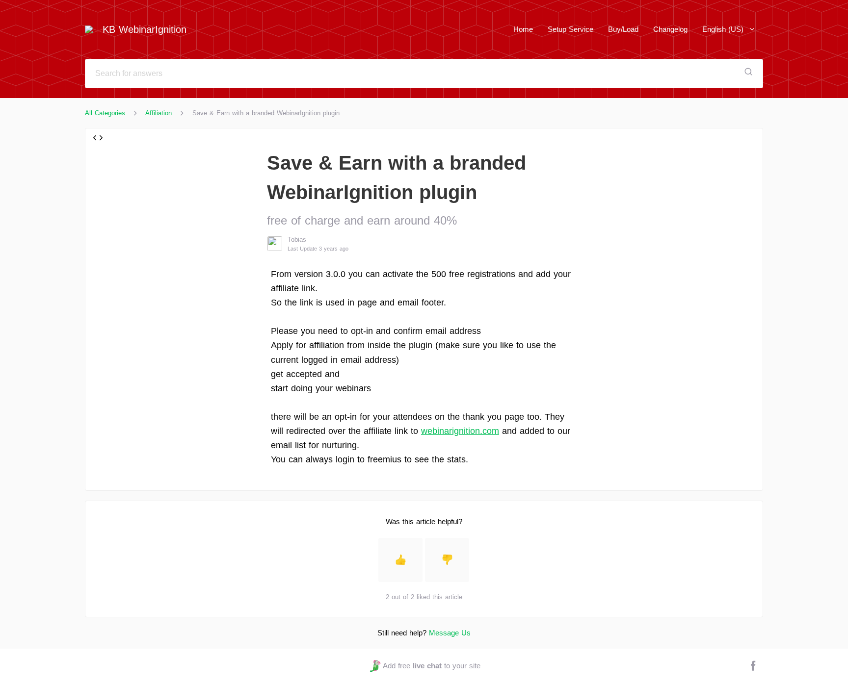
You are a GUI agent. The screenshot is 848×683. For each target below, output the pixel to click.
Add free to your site (431, 665)
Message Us (450, 633)
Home (523, 29)
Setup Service (570, 29)
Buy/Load (623, 29)
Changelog (670, 29)
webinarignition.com (460, 431)
